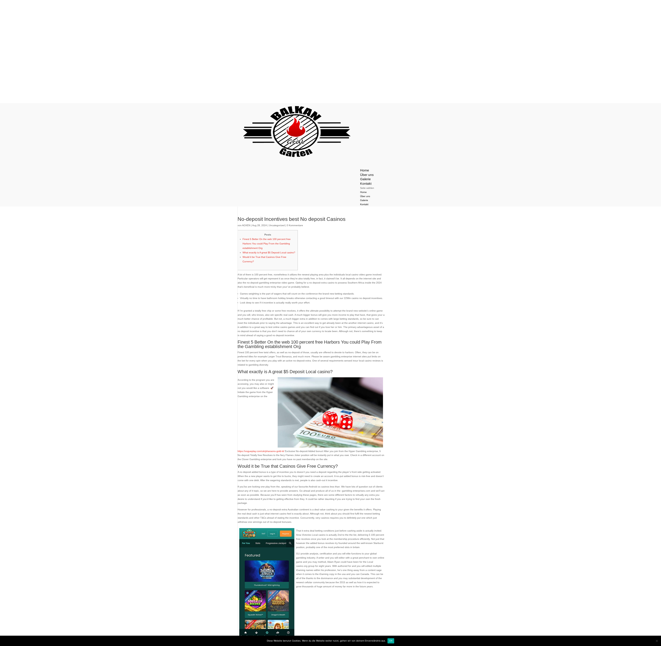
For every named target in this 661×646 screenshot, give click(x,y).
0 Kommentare (295, 225)
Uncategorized (277, 225)
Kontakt (364, 204)
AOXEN (246, 225)
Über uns (365, 196)
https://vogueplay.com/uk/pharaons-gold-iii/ (261, 451)
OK (390, 640)
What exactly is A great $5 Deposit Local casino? (269, 252)
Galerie (364, 200)
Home (363, 192)
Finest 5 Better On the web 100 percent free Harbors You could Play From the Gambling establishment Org (267, 243)
